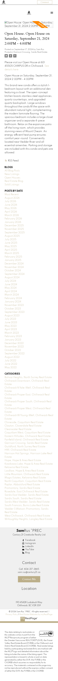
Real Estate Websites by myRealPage (35, 614)
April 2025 (11, 250)
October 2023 (13, 309)
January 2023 (13, 340)
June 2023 (11, 322)
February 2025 (13, 257)
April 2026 (11, 212)
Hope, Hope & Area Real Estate (23, 460)
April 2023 (11, 329)
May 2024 (11, 288)
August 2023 (12, 315)
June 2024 (11, 284)
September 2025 (15, 232)
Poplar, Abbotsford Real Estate (22, 484)
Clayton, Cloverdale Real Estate (23, 426)
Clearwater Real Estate (18, 429)
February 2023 (13, 336)
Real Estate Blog (14, 181)
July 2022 (10, 360)
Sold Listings (12, 184)
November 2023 (14, 305)
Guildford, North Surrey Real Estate (25, 446)
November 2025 (14, 229)
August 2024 (12, 277)
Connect (45, 2)
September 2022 (15, 353)
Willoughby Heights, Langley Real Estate (28, 519)
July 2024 (10, 281)
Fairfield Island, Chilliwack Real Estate (26, 440)
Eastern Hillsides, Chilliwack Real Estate (28, 436)
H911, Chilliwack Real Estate (20, 450)
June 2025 (11, 243)
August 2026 (12, 198)
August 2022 (12, 357)
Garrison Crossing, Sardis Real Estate (30, 52)
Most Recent (12, 194)
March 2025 (12, 253)
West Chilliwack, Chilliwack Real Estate (27, 516)
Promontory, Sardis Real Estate (22, 488)
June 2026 (11, 205)
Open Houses (12, 178)
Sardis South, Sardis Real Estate (23, 498)
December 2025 (14, 225)
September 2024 (15, 274)
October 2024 (13, 270)
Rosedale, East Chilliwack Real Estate (26, 491)
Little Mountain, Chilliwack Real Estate (27, 474)
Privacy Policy (12, 614)
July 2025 (10, 239)
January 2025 (13, 260)
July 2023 (10, 319)
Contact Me (29, 579)
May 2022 (11, 367)
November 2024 (14, 267)
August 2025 (12, 236)
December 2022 (14, 343)
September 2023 (15, 312)
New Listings (12, 174)
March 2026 (12, 215)
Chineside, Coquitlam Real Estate (24, 422)
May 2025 (11, 246)
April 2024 (11, 291)
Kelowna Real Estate (16, 467)
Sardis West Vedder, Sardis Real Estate (27, 502)
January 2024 (13, 301)
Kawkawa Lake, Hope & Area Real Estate (29, 464)
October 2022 (13, 350)
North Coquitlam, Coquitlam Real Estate (28, 481)
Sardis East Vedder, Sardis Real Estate (27, 495)
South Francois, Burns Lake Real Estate (27, 505)
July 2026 (10, 201)
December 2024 (14, 264)
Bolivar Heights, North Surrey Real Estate (28, 377)
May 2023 (11, 326)
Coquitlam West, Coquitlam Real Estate (27, 432)
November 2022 (14, 347)
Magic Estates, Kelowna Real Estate (25, 477)
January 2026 (13, 222)
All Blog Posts (12, 171)
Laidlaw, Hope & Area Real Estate (24, 471)
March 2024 (12, 295)
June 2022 (11, 364)
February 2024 (13, 298)
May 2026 (11, 208)
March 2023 (12, 333)
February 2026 (13, 218)
